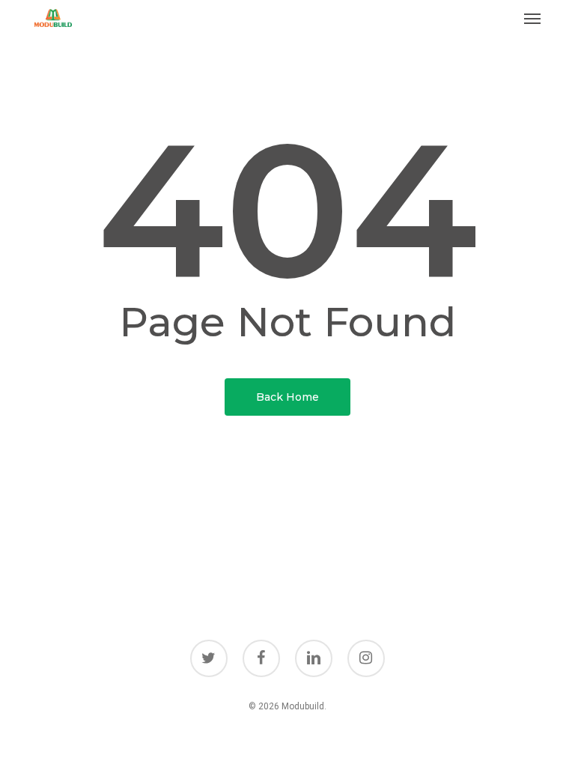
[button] (532, 17)
